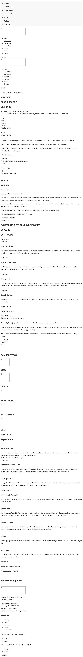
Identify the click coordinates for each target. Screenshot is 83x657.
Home (6, 3)
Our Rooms (8, 10)
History (7, 17)
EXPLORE (5, 229)
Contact (7, 24)
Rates (6, 21)
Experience (9, 7)
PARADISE (6, 306)
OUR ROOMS (7, 234)
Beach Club (9, 14)
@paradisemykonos (12, 580)
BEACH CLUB (7, 311)
